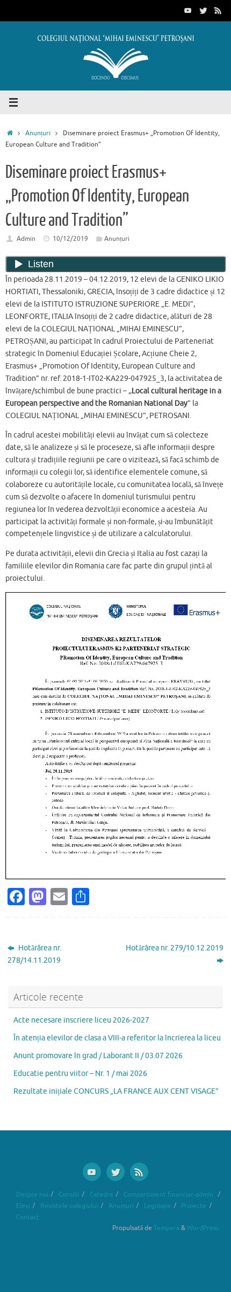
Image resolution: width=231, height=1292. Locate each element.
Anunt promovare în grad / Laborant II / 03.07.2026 (98, 1055)
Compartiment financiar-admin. (169, 1194)
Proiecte (193, 1205)
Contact (27, 1217)
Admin (26, 238)
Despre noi (32, 1194)
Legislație (157, 1205)
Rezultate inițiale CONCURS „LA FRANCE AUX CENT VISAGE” (116, 1091)
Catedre (101, 1194)
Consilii (69, 1194)
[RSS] (218, 10)
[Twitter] (203, 10)
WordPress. (203, 1228)
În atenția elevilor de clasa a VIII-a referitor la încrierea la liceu (117, 1038)
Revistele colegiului (69, 1205)
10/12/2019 (70, 238)
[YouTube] (188, 10)
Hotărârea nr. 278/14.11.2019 (34, 954)
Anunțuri (37, 133)
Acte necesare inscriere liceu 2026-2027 (81, 1020)
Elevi (23, 1205)
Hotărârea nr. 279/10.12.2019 (174, 948)
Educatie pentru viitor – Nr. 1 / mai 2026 (80, 1073)
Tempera (166, 1228)
